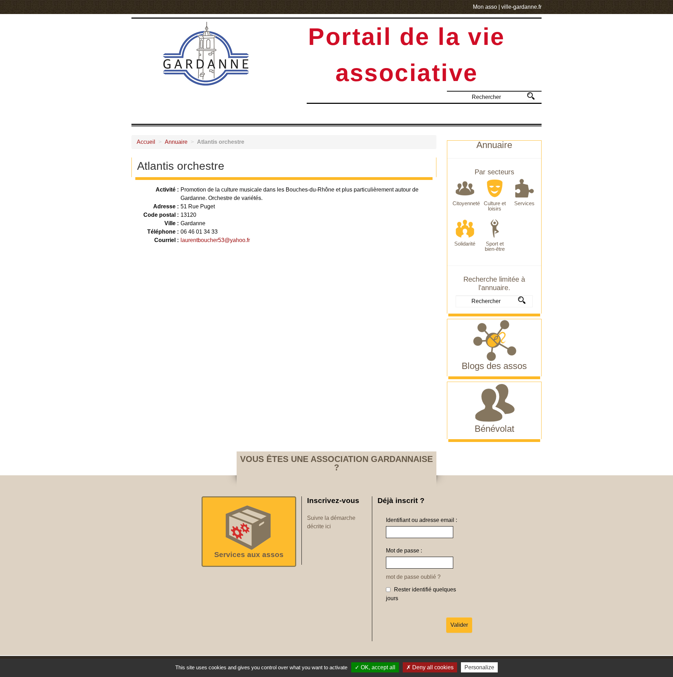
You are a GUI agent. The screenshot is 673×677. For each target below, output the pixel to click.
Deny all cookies (432, 667)
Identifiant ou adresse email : (421, 520)
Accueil (146, 142)
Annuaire (176, 142)
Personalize (479, 667)
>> (530, 96)
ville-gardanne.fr (521, 7)
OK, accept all (377, 667)
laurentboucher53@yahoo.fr (215, 240)
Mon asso (485, 7)
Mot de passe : (404, 551)
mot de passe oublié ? (413, 577)
